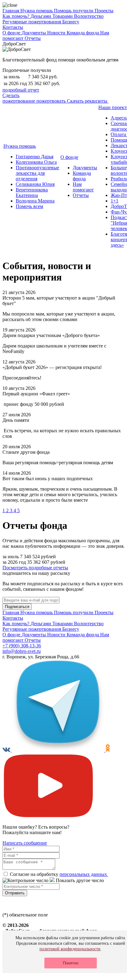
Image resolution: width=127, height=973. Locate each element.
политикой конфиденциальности (69, 949)
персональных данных (83, 874)
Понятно (70, 963)
